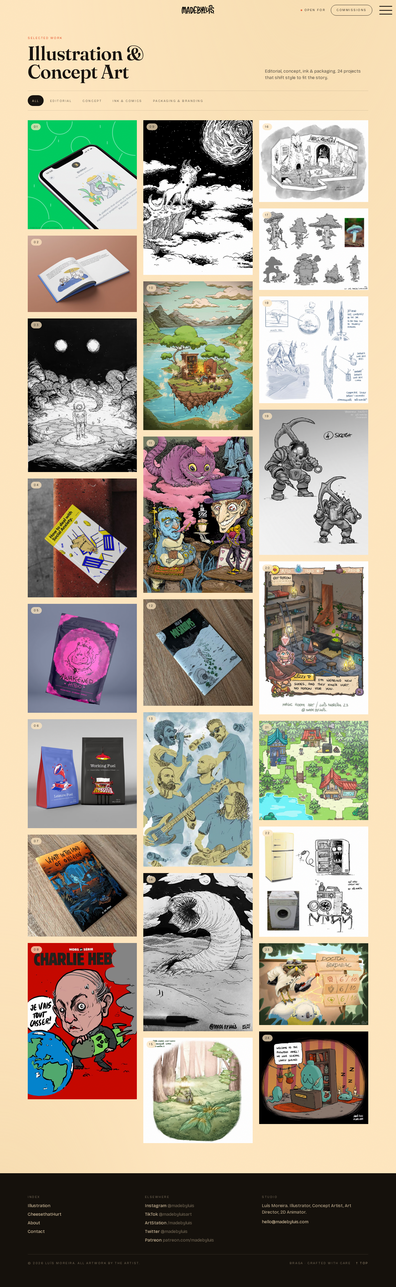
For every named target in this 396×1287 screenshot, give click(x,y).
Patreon (179, 1240)
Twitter (166, 1231)
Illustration (39, 1205)
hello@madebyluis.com (285, 1221)
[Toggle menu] (386, 10)
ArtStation (168, 1222)
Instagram (169, 1205)
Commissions (351, 10)
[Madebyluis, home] (197, 10)
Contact (36, 1231)
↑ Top (362, 1263)
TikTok (168, 1214)
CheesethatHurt (44, 1214)
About (34, 1222)
